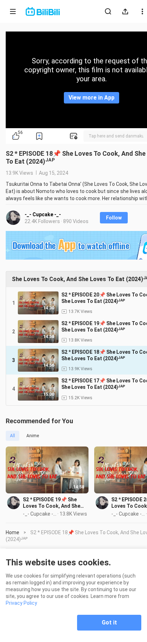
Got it (109, 622)
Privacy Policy (21, 603)
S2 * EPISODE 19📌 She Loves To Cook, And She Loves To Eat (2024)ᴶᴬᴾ (51, 503)
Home (12, 532)
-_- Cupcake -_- (43, 214)
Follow (114, 218)
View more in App (92, 97)
